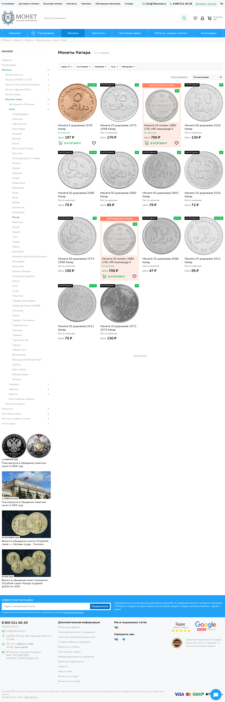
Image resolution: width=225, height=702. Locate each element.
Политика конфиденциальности (76, 637)
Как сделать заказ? (69, 651)
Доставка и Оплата (29, 3)
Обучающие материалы (107, 3)
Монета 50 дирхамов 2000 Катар (118, 194)
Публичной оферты (73, 612)
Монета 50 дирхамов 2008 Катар (76, 194)
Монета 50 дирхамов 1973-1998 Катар (76, 260)
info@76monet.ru (156, 3)
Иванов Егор (31, 697)
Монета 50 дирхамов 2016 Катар (203, 127)
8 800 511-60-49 (182, 3)
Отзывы (129, 3)
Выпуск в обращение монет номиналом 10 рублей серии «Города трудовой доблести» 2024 (25, 583)
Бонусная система (52, 3)
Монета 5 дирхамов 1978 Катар (75, 127)
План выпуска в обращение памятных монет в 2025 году (24, 503)
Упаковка (86, 3)
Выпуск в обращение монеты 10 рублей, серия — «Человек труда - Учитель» (25, 542)
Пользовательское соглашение (76, 632)
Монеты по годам (68, 676)
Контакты (71, 3)
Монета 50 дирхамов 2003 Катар (160, 194)
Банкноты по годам (69, 681)
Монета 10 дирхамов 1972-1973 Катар (118, 328)
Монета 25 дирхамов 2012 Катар (203, 260)
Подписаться (100, 606)
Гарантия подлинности (71, 661)
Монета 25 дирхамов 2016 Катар (203, 194)
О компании (8, 3)
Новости (63, 666)
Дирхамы (140, 356)
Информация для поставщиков (76, 656)
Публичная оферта (69, 627)
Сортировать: (179, 77)
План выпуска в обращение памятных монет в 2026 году (24, 464)
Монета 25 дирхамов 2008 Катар (160, 260)
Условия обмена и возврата (74, 642)
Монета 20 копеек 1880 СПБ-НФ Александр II (160, 127)
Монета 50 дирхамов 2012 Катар (76, 328)
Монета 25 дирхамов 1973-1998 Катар (118, 127)
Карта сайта (65, 671)
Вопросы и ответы (68, 646)
